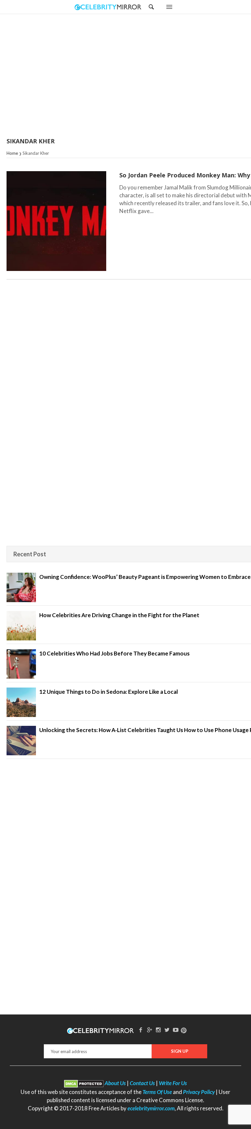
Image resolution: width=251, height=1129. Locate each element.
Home (12, 153)
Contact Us (142, 1083)
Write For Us (173, 1083)
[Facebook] (141, 1029)
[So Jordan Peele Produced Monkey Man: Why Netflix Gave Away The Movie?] (56, 221)
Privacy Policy (199, 1091)
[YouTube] (176, 1029)
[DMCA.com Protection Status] (84, 1083)
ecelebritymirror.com (151, 1108)
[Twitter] (167, 1029)
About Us (115, 1083)
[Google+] (149, 1029)
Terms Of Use (157, 1091)
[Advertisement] (142, 76)
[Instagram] (158, 1029)
